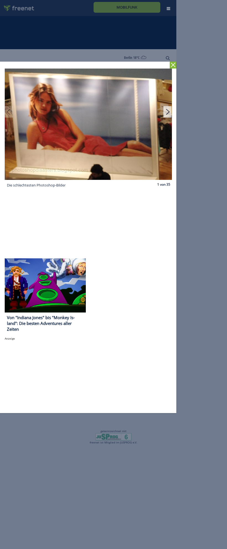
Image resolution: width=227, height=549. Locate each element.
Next (167, 112)
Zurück (173, 65)
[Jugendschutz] (113, 436)
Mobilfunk (127, 7)
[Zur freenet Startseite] (17, 5)
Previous (9, 112)
